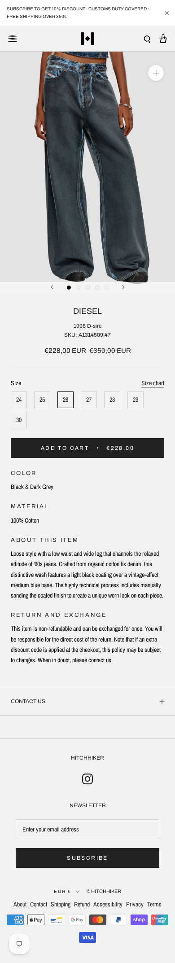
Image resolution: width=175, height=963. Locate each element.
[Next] (123, 287)
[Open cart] (163, 38)
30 (19, 420)
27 (89, 400)
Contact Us (28, 701)
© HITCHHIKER (104, 891)
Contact (38, 904)
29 (135, 400)
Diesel (87, 311)
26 (65, 400)
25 (42, 400)
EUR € (62, 891)
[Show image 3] (88, 288)
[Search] (147, 39)
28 (112, 400)
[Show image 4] (97, 288)
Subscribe (87, 858)
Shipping (60, 904)
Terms (154, 904)
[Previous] (52, 287)
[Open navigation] (12, 38)
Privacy (135, 904)
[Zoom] (156, 73)
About (19, 904)
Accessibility (107, 904)
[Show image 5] (107, 288)
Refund (82, 904)
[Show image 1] (69, 288)
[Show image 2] (78, 288)
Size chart (152, 383)
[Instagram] (87, 778)
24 (19, 400)
